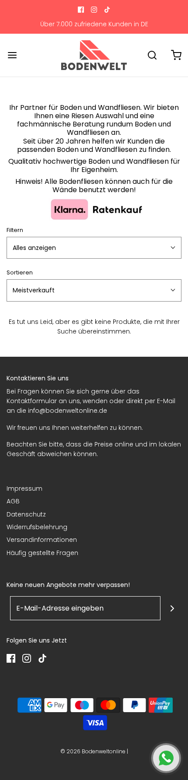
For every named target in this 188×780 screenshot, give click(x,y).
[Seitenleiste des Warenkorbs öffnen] (176, 55)
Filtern (15, 230)
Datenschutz (26, 514)
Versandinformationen (42, 539)
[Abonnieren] (172, 608)
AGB (13, 501)
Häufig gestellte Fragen (42, 552)
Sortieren (20, 272)
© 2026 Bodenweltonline (92, 751)
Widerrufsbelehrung (37, 527)
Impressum (24, 488)
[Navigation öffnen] (12, 55)
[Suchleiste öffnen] (152, 55)
